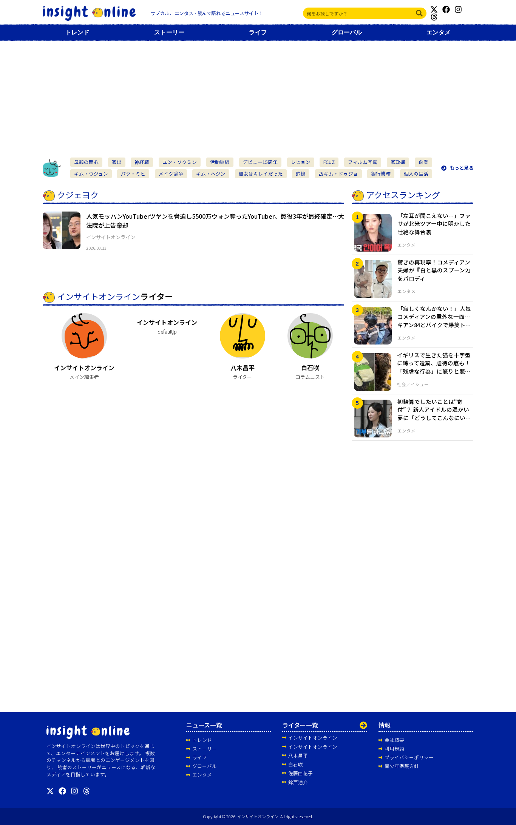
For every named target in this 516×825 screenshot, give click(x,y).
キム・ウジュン (91, 173)
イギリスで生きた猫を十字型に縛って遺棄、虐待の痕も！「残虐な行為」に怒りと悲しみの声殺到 (434, 367)
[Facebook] (446, 9)
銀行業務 (381, 173)
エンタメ (438, 32)
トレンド (77, 32)
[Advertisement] (258, 95)
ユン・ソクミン (179, 161)
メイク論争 (171, 173)
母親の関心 (86, 161)
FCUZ (329, 161)
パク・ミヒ (133, 173)
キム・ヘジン (211, 173)
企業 (423, 161)
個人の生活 (416, 173)
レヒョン (301, 161)
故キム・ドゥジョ (338, 173)
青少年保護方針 (402, 765)
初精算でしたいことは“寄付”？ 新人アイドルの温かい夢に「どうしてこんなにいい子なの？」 (434, 413)
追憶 (301, 173)
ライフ (258, 32)
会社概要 (394, 739)
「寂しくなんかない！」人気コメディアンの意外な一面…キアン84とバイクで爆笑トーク (434, 320)
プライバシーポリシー (409, 757)
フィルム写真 (362, 161)
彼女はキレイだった (261, 173)
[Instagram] (458, 9)
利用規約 (394, 748)
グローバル (347, 32)
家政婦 (398, 161)
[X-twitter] (434, 9)
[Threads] (434, 17)
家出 (117, 161)
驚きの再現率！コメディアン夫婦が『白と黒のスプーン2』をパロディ (434, 270)
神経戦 (141, 161)
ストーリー (169, 32)
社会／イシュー (413, 384)
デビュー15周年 (260, 161)
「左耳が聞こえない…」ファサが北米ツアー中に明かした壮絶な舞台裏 (434, 224)
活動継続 (220, 161)
